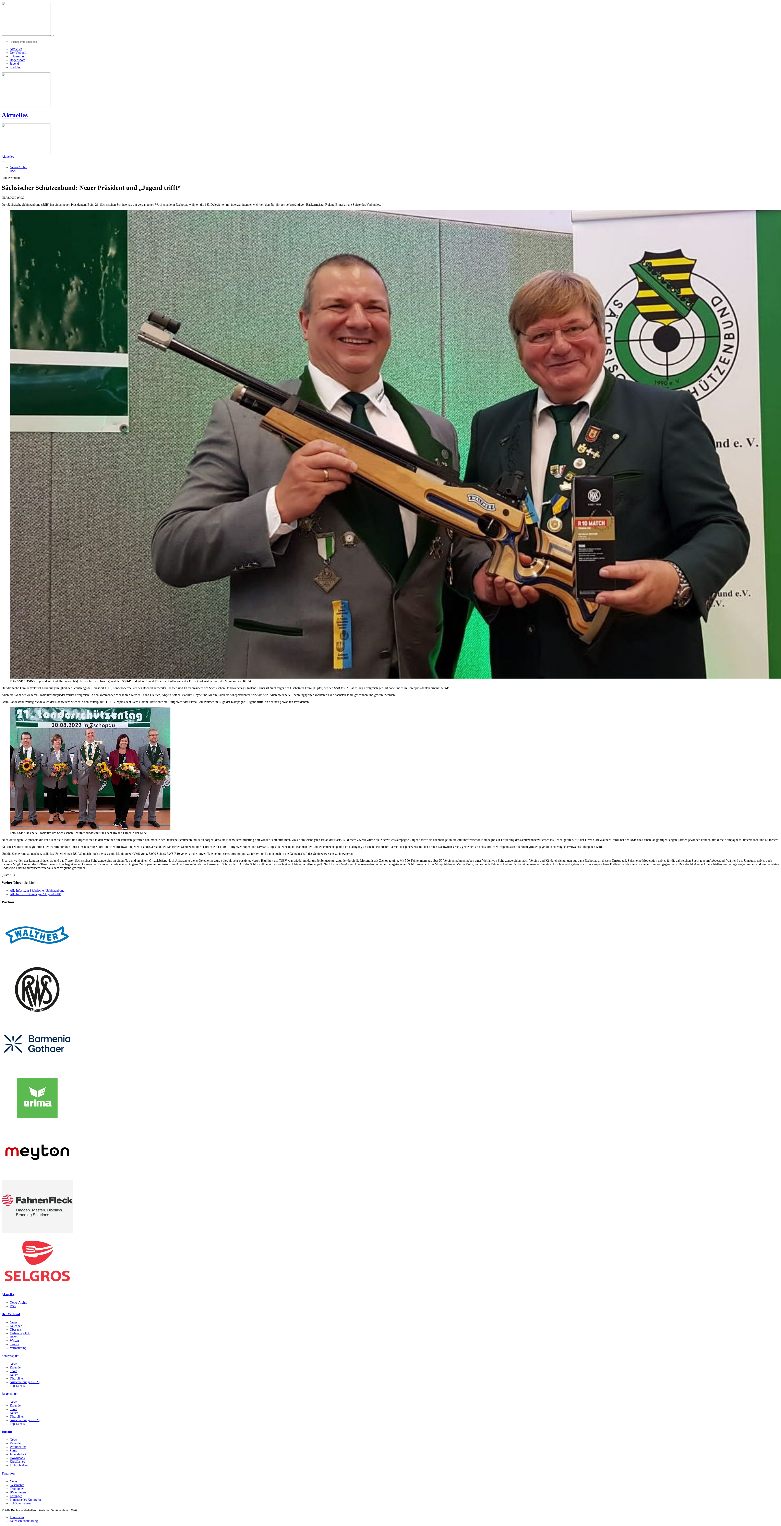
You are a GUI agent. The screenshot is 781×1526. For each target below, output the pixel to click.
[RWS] (37, 1015)
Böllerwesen (18, 1492)
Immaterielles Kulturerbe (25, 1499)
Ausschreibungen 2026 (24, 1382)
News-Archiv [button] (18, 167)
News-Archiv (18, 1302)
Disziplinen (17, 1378)
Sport (13, 1371)
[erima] (37, 1123)
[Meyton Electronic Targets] (37, 1178)
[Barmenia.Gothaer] (37, 1069)
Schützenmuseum (21, 1503)
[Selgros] (37, 1286)
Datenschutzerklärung (24, 1521)
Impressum (17, 1517)
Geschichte (17, 1485)
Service (14, 1344)
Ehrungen (16, 1496)
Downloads (17, 1458)
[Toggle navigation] (52, 35)
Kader (14, 1374)
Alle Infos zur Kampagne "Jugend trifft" (35, 894)
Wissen (14, 1340)
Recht (13, 1337)
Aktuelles (15, 115)
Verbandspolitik (20, 1333)
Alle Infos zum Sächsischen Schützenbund (37, 890)
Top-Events (17, 1385)
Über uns (16, 1329)
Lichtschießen (19, 1465)
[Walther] (37, 960)
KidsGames (17, 1461)
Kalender (16, 1326)
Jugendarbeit (18, 1454)
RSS (13, 1306)
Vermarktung (18, 1348)
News (13, 1322)
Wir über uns (18, 1447)
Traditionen (17, 1488)
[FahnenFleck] (37, 1232)
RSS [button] (13, 171)
